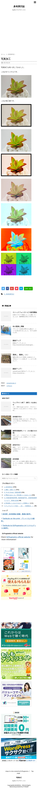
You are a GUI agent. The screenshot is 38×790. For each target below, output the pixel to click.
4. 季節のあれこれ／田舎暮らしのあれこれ (17, 495)
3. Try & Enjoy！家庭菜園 (12, 492)
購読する (6, 393)
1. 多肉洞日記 (9, 294)
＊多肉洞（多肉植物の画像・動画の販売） (16, 514)
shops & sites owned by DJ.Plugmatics (17, 771)
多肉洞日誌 (19, 6)
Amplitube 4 (11, 383)
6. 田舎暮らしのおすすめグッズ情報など (17, 503)
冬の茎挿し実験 (18, 326)
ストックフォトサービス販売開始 (25, 312)
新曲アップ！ (17, 369)
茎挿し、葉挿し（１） (21, 355)
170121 (9, 386)
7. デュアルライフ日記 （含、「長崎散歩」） (19, 506)
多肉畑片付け (17, 417)
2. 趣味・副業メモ (10, 490)
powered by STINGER (22, 786)
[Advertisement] (19, 31)
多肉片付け (16, 445)
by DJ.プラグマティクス (19, 780)
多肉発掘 (16, 459)
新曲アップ (17, 340)
